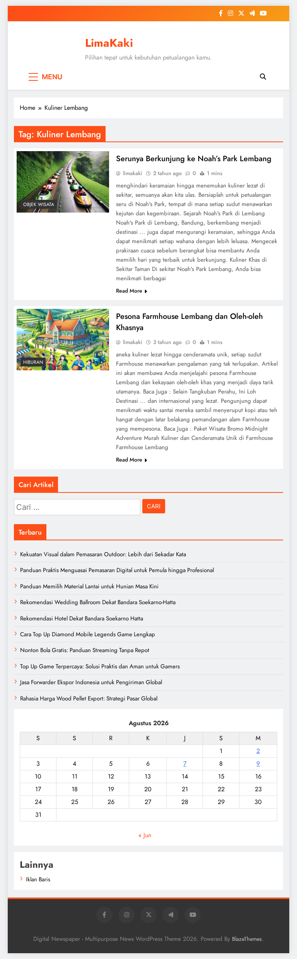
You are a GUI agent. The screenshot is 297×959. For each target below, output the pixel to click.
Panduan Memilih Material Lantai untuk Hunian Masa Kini (89, 586)
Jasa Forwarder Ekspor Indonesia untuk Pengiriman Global (91, 682)
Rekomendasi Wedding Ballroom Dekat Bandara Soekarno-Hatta (98, 602)
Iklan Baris (38, 879)
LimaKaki (109, 43)
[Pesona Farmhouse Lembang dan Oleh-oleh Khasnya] (63, 339)
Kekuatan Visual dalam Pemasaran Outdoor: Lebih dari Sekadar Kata (103, 554)
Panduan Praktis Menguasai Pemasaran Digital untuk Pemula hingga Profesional (117, 570)
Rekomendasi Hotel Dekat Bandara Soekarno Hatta (81, 618)
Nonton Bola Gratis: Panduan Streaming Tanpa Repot (84, 650)
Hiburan (33, 362)
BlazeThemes (247, 939)
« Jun (144, 835)
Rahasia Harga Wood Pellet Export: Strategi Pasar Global (88, 698)
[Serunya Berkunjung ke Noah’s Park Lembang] (63, 182)
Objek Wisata (38, 204)
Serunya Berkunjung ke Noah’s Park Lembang (193, 158)
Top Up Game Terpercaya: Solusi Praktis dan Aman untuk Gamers (100, 666)
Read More (129, 291)
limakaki (132, 173)
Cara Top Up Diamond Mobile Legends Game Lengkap (87, 634)
